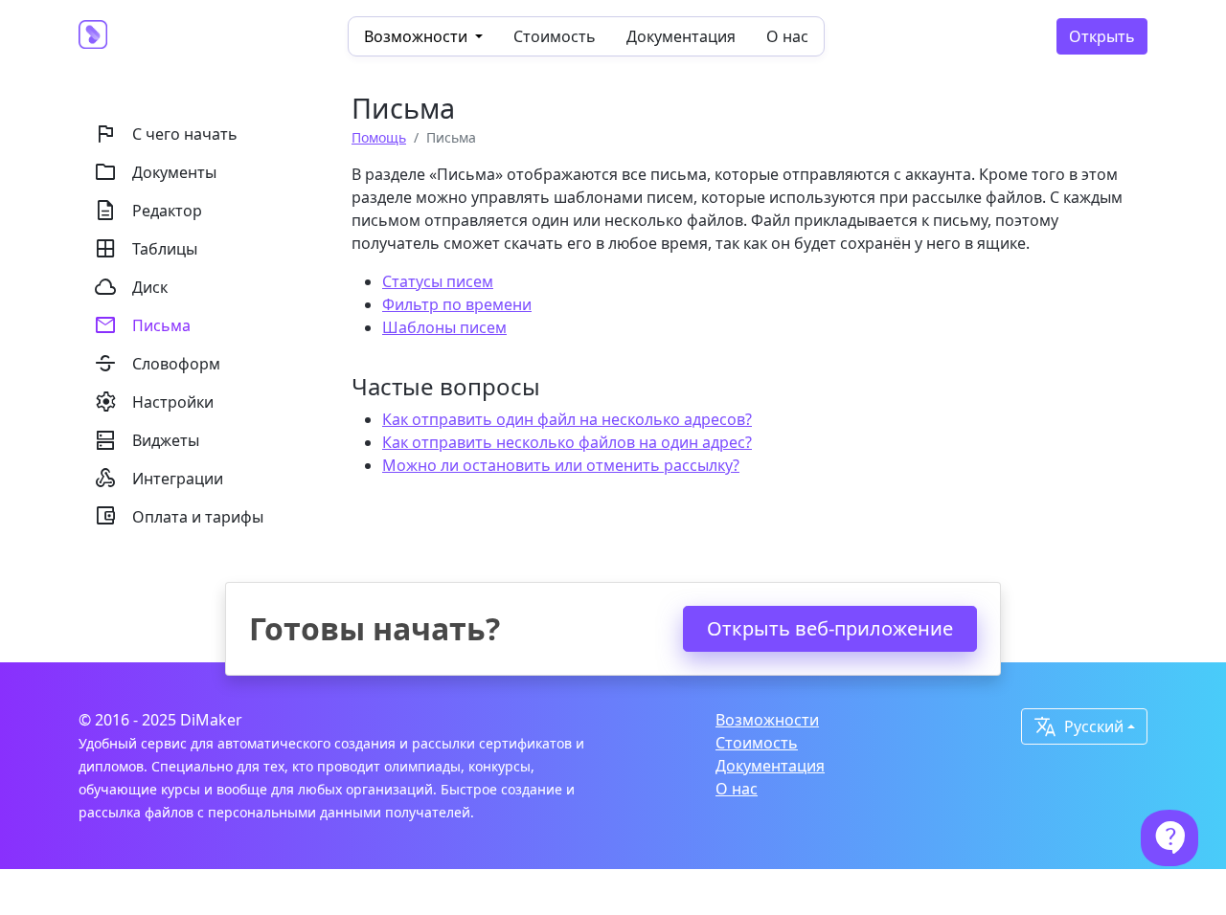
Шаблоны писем (444, 327)
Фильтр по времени (457, 304)
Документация (681, 36)
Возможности (767, 719)
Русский (1078, 726)
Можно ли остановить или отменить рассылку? (560, 465)
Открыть (1102, 36)
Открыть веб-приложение (830, 628)
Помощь (379, 137)
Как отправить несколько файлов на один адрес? (567, 442)
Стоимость (554, 36)
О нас (787, 36)
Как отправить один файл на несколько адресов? (567, 419)
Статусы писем (437, 281)
